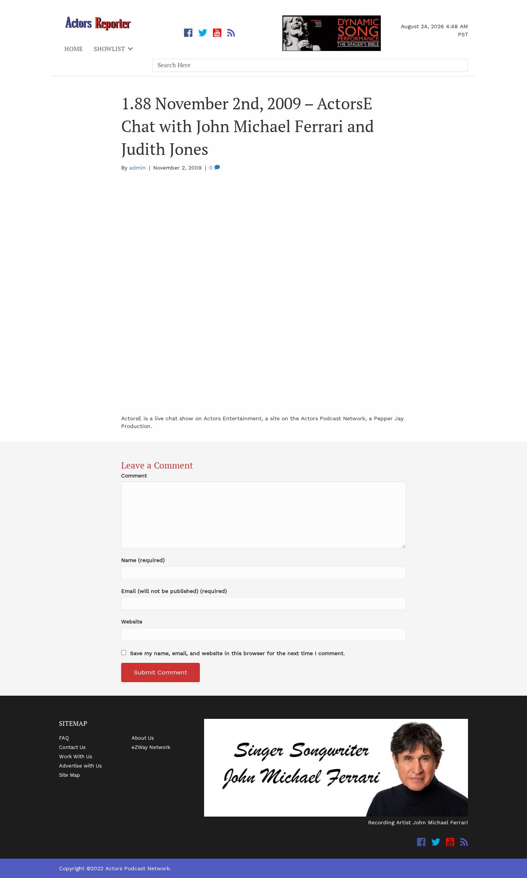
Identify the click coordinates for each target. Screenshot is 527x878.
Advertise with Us (80, 765)
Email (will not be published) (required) (174, 591)
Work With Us (75, 756)
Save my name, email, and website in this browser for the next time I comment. (237, 653)
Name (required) (143, 560)
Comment (134, 475)
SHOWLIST (109, 48)
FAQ (64, 737)
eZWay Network (151, 747)
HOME (73, 48)
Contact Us (72, 747)
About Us (143, 737)
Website (131, 621)
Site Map (69, 775)
